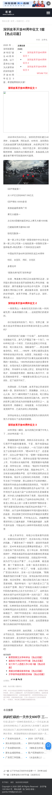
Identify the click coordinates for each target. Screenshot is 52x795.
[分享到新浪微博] (12, 679)
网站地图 (17, 789)
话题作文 (20, 21)
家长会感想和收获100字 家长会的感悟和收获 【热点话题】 (14, 752)
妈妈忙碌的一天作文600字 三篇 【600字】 (26, 716)
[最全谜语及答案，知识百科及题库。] (7, 12)
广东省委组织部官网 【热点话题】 (14, 747)
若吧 (19, 786)
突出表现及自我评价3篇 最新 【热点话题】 (14, 743)
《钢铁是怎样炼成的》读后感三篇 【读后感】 (37, 747)
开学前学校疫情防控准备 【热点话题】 (27, 674)
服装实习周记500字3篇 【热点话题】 (26, 660)
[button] (48, 13)
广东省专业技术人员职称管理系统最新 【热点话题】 (14, 738)
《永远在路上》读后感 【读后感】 (37, 757)
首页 (12, 21)
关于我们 (5, 782)
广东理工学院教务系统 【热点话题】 (14, 757)
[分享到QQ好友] (16, 679)
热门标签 (26, 789)
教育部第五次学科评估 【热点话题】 (26, 657)
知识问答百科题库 (22, 782)
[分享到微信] (19, 679)
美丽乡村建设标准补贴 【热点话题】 (26, 670)
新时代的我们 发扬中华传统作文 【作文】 (37, 743)
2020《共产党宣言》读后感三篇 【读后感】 (37, 738)
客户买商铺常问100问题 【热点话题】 (37, 752)
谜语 (12, 782)
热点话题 (11, 686)
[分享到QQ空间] (14, 679)
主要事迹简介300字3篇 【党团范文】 (25, 774)
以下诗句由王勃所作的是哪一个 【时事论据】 (29, 770)
